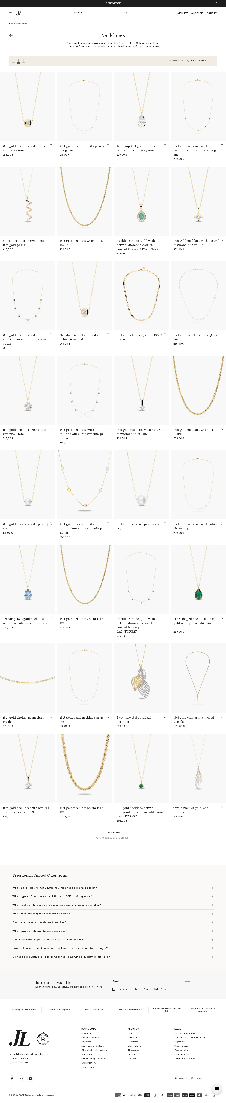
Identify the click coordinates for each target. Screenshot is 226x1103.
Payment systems (90, 1038)
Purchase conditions (184, 1033)
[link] (113, 832)
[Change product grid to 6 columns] (23, 61)
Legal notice (180, 1042)
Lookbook (132, 1038)
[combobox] (184, 1078)
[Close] (215, 3)
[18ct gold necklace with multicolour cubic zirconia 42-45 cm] (28, 295)
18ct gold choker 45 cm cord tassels (193, 719)
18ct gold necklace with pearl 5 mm (25, 526)
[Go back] (11, 35)
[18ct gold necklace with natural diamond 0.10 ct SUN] (141, 390)
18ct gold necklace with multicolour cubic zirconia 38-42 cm (82, 434)
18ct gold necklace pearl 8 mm (139, 524)
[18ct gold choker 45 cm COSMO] (141, 295)
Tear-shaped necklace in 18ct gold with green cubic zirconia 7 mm (195, 623)
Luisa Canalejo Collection (94, 1059)
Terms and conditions (185, 1059)
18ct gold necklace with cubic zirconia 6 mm (24, 432)
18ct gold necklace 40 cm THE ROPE (81, 621)
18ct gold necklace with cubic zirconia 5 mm (24, 148)
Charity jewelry (88, 1063)
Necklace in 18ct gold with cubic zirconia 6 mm (79, 337)
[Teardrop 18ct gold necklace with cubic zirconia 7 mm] (141, 106)
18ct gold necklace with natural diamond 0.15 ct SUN (196, 243)
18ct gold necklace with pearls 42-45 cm (82, 148)
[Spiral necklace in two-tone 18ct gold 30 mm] (28, 201)
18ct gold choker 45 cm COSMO (139, 335)
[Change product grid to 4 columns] (18, 61)
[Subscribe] (187, 981)
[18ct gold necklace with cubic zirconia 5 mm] (28, 106)
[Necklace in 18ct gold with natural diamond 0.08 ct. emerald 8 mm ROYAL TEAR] (141, 201)
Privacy (147, 989)
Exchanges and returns (92, 1046)
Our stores (133, 1042)
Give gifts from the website (94, 1050)
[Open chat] (217, 1089)
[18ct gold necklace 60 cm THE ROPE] (84, 768)
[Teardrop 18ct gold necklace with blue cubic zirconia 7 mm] (28, 579)
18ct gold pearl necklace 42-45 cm (82, 719)
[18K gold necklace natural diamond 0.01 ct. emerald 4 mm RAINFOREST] (141, 768)
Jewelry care (87, 1067)
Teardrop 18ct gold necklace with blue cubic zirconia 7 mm (25, 621)
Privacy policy (181, 1046)
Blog (130, 1033)
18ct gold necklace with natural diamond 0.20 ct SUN (26, 810)
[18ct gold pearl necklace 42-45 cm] (84, 678)
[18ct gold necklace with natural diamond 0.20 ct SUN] (28, 768)
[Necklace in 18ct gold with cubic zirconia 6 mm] (84, 295)
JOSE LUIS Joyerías (26, 1095)
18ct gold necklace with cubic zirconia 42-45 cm (194, 526)
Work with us (134, 1046)
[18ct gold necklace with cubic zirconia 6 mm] (28, 390)
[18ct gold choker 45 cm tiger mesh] (28, 678)
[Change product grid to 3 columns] (13, 61)
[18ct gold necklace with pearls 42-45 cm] (84, 106)
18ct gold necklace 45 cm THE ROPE (81, 243)
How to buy (87, 1033)
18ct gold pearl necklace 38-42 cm (195, 337)
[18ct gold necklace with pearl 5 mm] (28, 484)
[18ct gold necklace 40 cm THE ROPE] (84, 579)
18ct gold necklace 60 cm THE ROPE (81, 810)
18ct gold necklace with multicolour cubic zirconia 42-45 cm (25, 339)
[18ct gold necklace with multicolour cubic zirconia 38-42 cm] (84, 390)
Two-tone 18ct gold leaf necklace (134, 719)
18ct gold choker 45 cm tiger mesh (23, 719)
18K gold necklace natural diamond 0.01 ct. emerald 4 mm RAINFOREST (140, 812)
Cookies (157, 989)
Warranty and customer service (189, 1038)
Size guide (86, 1054)
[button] (12, 13)
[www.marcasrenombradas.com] (43, 1038)
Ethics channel (181, 1054)
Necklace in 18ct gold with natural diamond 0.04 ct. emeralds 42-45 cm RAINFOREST (136, 625)
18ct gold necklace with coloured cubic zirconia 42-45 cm (195, 150)
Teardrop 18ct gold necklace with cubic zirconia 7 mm (137, 148)
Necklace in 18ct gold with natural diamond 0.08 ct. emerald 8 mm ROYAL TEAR (137, 245)
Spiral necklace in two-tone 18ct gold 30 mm (23, 243)
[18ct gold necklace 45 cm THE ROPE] (84, 201)
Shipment (86, 1042)
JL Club (131, 1054)
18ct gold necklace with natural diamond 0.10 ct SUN (140, 432)
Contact (132, 1059)
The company (134, 1050)
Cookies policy (181, 1050)
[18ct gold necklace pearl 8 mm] (141, 484)
